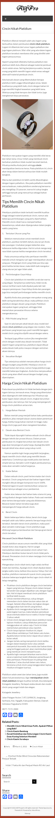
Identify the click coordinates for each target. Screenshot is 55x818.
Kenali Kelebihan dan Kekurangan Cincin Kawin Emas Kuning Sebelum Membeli (29, 735)
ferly (8, 746)
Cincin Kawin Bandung (17, 731)
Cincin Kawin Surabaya (18, 739)
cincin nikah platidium (39, 44)
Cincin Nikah (37, 746)
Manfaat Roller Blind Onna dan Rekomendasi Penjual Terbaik (25, 757)
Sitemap (27, 813)
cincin (38, 165)
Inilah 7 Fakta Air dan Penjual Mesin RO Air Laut (26, 766)
